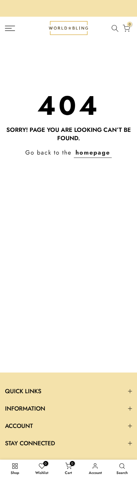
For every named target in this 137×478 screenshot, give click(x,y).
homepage (92, 152)
